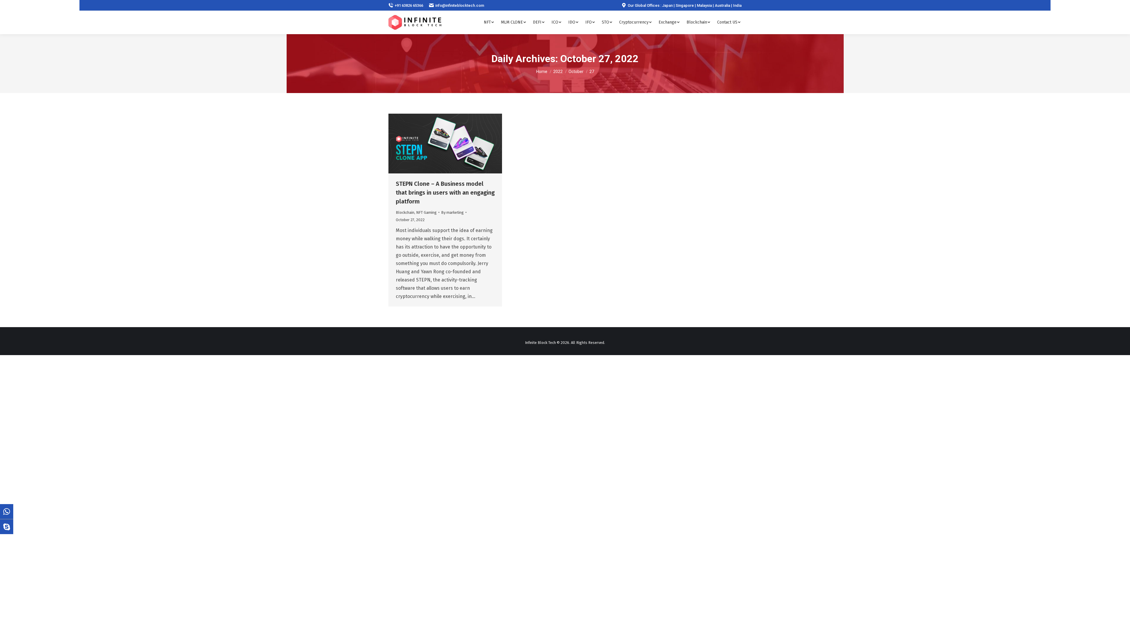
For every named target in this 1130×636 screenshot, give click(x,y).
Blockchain (405, 212)
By (452, 212)
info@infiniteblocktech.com (459, 5)
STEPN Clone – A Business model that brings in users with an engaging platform (445, 192)
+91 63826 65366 (409, 5)
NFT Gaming (426, 212)
